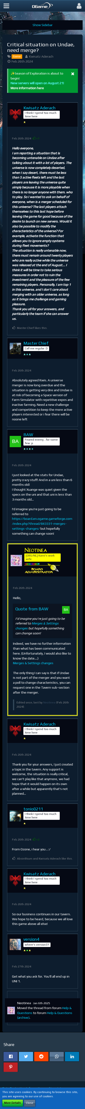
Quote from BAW (31, 608)
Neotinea (49, 702)
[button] (6, 6)
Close (29, 1103)
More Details (12, 1103)
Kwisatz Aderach (41, 56)
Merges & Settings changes (33, 663)
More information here (27, 88)
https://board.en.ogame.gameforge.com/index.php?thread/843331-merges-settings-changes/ (42, 523)
